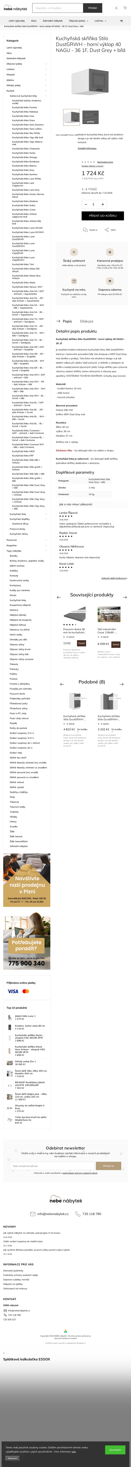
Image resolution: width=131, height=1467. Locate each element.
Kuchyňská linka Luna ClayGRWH (23, 259)
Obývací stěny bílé (19, 654)
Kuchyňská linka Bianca (24, 165)
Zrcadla (13, 826)
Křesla (13, 595)
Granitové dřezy (20, 523)
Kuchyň (10, 90)
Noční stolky (16, 634)
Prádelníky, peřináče (20, 698)
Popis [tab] (67, 321)
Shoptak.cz (81, 1343)
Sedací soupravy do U (21, 747)
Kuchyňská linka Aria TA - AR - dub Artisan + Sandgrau (28, 327)
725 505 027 (9, 1319)
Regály (13, 723)
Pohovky (14, 669)
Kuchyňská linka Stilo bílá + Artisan (26, 461)
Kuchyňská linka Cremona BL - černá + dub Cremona (28, 439)
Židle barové (16, 836)
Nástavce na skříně (20, 629)
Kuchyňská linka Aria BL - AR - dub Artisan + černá (28, 411)
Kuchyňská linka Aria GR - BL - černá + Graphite (28, 369)
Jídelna (10, 80)
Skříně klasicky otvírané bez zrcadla (28, 762)
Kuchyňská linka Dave (23, 120)
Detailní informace (87, 148)
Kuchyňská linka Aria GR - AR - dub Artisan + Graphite (28, 355)
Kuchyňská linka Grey (23, 170)
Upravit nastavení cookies (65, 1338)
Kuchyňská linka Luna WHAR (27, 227)
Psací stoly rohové (19, 718)
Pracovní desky (17, 529)
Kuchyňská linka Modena (25, 201)
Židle (12, 831)
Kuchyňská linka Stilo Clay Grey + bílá (28, 507)
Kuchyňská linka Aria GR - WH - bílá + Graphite (28, 362)
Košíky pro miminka (20, 590)
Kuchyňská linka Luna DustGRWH (23, 245)
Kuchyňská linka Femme (24, 107)
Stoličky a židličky (19, 792)
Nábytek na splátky (13, 1284)
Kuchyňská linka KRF (23, 455)
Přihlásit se (108, 1166)
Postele (14, 678)
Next (125, 597)
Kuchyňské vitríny (19, 533)
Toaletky (14, 811)
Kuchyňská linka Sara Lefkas (27, 128)
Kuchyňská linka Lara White (26, 178)
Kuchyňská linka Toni (23, 264)
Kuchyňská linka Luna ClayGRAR (23, 252)
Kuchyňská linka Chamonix (26, 148)
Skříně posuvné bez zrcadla (24, 772)
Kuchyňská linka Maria (23, 282)
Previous (59, 597)
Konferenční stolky (19, 580)
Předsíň (11, 74)
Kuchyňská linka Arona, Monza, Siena (28, 195)
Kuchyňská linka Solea (23, 205)
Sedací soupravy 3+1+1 (22, 733)
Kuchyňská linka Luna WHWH (28, 232)
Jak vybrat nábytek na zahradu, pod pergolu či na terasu (31, 1232)
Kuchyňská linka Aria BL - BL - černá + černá (28, 425)
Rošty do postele (18, 728)
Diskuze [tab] (86, 321)
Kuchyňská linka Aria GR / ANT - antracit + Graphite (28, 348)
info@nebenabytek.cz (53, 1214)
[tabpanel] (74, 632)
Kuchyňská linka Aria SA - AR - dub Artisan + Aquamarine (28, 299)
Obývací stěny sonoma (21, 659)
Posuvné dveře (17, 693)
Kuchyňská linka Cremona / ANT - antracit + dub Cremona (28, 432)
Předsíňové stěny (19, 708)
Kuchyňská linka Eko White (26, 133)
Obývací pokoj (14, 63)
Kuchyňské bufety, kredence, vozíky (27, 102)
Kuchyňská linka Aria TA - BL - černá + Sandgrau (28, 341)
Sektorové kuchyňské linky (23, 95)
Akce (9, 53)
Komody (14, 575)
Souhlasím (115, 1449)
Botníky (14, 555)
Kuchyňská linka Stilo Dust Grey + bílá (28, 486)
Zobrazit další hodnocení (113, 578)
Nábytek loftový (18, 624)
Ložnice (11, 69)
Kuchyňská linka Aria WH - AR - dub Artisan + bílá (28, 383)
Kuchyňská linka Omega (24, 157)
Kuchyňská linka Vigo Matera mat (27, 143)
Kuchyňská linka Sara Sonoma (27, 124)
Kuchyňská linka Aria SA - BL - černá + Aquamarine (28, 313)
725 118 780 (91, 1214)
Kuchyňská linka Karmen (24, 174)
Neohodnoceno (105, 162)
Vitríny (13, 821)
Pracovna (12, 540)
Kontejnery (15, 585)
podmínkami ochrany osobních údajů (79, 1173)
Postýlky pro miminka (21, 688)
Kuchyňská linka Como (23, 209)
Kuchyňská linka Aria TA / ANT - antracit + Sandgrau (28, 320)
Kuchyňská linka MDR (23, 451)
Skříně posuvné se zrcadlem (24, 777)
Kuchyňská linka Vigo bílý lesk (27, 137)
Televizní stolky (17, 806)
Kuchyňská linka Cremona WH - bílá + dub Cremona (28, 446)
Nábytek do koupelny (20, 619)
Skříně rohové (17, 782)
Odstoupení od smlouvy (15, 1288)
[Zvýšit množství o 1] (103, 204)
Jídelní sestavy (17, 565)
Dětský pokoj (13, 85)
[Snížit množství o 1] (86, 204)
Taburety (14, 801)
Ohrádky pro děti (18, 639)
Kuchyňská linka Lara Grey (26, 189)
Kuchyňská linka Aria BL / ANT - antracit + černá (28, 404)
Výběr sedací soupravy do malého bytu (23, 1241)
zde (74, 1451)
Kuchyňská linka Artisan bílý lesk (26, 222)
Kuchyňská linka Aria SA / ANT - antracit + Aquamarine (28, 292)
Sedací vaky (16, 752)
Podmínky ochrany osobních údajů (20, 1275)
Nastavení (12, 1458)
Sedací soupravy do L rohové (25, 742)
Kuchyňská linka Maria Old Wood (25, 270)
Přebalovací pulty (18, 703)
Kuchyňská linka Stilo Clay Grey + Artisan (28, 500)
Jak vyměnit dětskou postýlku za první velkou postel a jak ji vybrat (36, 1249)
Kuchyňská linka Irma (23, 116)
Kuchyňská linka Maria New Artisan (26, 277)
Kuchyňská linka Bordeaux (25, 161)
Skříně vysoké (17, 787)
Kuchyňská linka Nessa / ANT (27, 286)
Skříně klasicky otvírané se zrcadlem (28, 767)
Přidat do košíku (103, 215)
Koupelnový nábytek (20, 605)
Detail (116, 643)
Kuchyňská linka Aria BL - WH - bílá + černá (28, 418)
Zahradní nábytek (16, 58)
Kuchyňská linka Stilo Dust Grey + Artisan (28, 493)
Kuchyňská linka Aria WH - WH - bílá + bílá (28, 390)
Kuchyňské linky (18, 514)
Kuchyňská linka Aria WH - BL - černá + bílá (28, 397)
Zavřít (117, 240)
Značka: (92, 166)
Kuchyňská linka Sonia (23, 152)
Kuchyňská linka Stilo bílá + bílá (28, 473)
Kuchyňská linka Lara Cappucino (23, 184)
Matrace (14, 610)
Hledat (92, 7)
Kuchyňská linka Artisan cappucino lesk (24, 215)
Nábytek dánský (18, 614)
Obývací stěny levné (20, 649)
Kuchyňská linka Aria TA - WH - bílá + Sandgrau (28, 334)
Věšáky (13, 816)
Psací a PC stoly (18, 713)
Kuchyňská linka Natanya (25, 111)
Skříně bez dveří (18, 757)
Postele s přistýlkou (20, 683)
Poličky (13, 673)
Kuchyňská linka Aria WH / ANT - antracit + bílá (28, 376)
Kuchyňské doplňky (20, 519)
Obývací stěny (17, 644)
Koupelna (12, 545)
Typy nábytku (14, 550)
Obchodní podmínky (13, 1270)
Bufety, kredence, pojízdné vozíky (27, 560)
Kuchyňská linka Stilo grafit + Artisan (27, 468)
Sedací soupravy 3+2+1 (22, 738)
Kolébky (14, 570)
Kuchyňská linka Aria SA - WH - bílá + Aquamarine (28, 306)
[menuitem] (17, 21)
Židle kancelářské (19, 841)
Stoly (12, 797)
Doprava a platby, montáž (16, 1279)
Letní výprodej (14, 47)
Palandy (14, 664)
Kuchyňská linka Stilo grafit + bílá (27, 479)
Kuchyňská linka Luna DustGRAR (23, 238)
